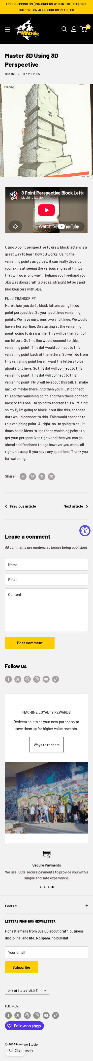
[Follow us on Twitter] (17, 679)
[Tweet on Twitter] (41, 476)
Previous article (23, 506)
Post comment (30, 642)
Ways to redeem (47, 744)
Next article (73, 506)
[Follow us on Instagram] (36, 679)
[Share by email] (51, 476)
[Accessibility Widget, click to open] (85, 530)
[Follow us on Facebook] (8, 679)
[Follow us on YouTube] (46, 679)
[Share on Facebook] (23, 476)
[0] (84, 29)
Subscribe (21, 967)
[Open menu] (7, 30)
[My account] (73, 29)
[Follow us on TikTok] (55, 679)
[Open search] (64, 29)
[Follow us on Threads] (27, 679)
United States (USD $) (23, 991)
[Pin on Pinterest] (32, 476)
